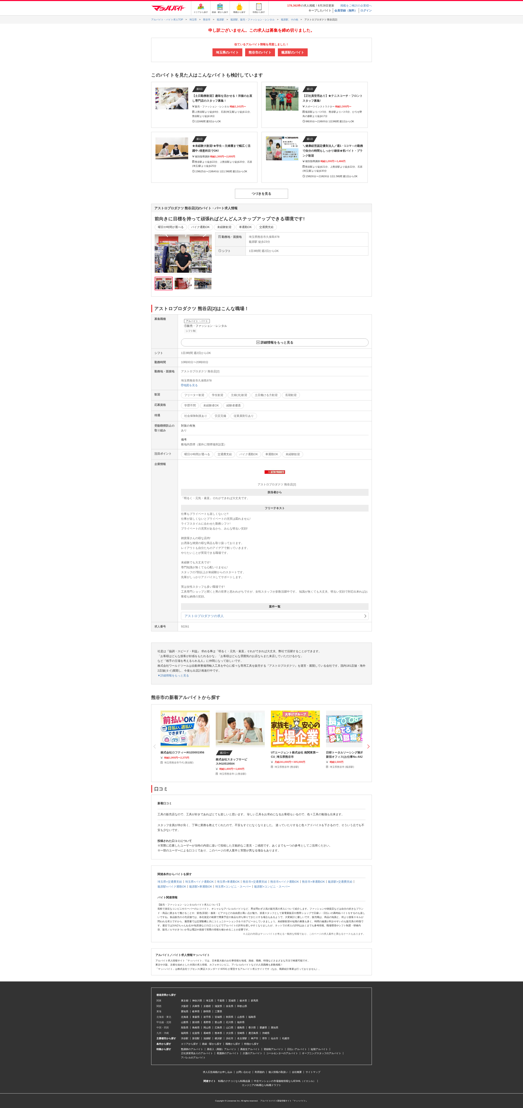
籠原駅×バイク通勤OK (172, 886)
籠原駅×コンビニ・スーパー (272, 886)
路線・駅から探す (212, 1043)
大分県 (229, 1033)
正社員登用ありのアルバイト (197, 1053)
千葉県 (221, 1000)
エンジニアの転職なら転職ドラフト (261, 1085)
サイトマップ (313, 1072)
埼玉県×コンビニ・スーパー (233, 886)
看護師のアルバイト (228, 1053)
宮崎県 (241, 1033)
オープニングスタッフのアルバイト (321, 1053)
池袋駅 (207, 1038)
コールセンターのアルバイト (282, 1053)
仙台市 (274, 1038)
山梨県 (184, 1022)
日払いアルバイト (297, 1049)
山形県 (241, 1017)
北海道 (184, 1017)
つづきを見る (261, 193)
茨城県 (232, 1000)
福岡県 (184, 1033)
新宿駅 (196, 1038)
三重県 (218, 1011)
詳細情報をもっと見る (277, 342)
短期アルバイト (319, 1049)
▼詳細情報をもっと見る (173, 675)
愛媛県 (263, 1027)
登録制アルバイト (273, 1049)
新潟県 (196, 1022)
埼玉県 (209, 1000)
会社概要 (297, 1072)
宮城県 (218, 1017)
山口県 (229, 1027)
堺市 (264, 1038)
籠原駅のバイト (292, 52)
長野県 (207, 1022)
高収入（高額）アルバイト (221, 1049)
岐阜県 (196, 1011)
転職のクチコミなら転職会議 (234, 1081)
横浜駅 (218, 1038)
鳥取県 (184, 1027)
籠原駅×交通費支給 (340, 881)
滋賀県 (218, 1006)
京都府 (207, 1006)
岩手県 (207, 1017)
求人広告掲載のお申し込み (217, 1072)
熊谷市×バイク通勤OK (284, 881)
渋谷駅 (184, 1038)
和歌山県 (242, 1006)
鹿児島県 (253, 1033)
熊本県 (218, 1033)
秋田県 (229, 1017)
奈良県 (229, 1006)
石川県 (229, 1022)
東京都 (184, 1000)
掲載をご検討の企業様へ (356, 5)
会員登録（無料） (345, 10)
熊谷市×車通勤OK (313, 881)
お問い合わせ (243, 1072)
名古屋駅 (242, 1038)
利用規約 (260, 1072)
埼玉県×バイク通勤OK (199, 881)
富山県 (218, 1022)
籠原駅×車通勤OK (200, 886)
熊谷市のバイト (260, 52)
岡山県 (207, 1027)
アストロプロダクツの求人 (204, 616)
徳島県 (241, 1027)
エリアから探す (189, 1043)
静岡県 (207, 1011)
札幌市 (285, 1038)
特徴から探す (251, 1043)
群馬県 (254, 1000)
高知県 (274, 1027)
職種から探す (233, 1043)
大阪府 (184, 1006)
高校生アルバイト (250, 1049)
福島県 (252, 1017)
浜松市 (229, 1038)
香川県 (252, 1027)
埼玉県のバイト (227, 52)
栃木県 (243, 1000)
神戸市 (254, 1038)
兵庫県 (196, 1006)
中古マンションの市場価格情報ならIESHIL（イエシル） (285, 1081)
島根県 (196, 1027)
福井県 (241, 1022)
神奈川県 (197, 1000)
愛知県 (184, 1011)
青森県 (196, 1017)
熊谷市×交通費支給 (255, 881)
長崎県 (207, 1033)
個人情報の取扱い (278, 1072)
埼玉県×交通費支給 (170, 881)
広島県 (218, 1027)
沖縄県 (265, 1033)
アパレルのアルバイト (193, 1057)
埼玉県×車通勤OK (228, 881)
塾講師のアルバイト (192, 1049)
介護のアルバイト (252, 1053)
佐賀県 (196, 1033)
